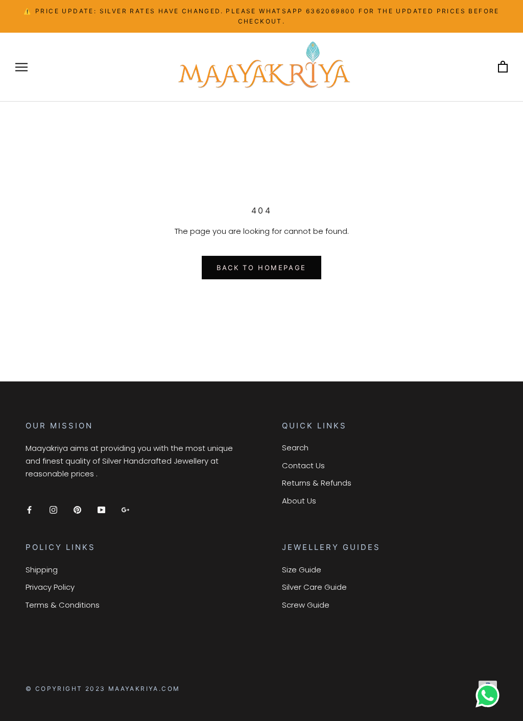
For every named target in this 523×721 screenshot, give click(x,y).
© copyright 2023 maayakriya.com (103, 688)
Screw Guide (305, 604)
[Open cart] (503, 67)
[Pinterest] (77, 509)
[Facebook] (29, 509)
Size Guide (301, 569)
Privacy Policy (50, 587)
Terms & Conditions (63, 604)
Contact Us (303, 465)
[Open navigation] (21, 66)
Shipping (42, 569)
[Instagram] (53, 509)
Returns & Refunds (316, 482)
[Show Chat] (490, 695)
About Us (299, 500)
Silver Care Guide (314, 587)
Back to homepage (261, 267)
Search (295, 447)
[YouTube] (101, 509)
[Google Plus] (125, 509)
